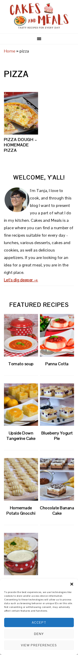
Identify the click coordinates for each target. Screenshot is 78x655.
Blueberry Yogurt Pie (57, 435)
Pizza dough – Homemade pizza (20, 145)
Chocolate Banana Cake (57, 510)
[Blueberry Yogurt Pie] (57, 404)
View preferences (39, 645)
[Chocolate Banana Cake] (57, 479)
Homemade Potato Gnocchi (20, 510)
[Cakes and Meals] (39, 27)
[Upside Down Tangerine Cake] (21, 404)
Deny (39, 634)
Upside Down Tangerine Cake (21, 435)
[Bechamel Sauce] (21, 554)
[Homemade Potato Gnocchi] (21, 479)
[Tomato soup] (21, 335)
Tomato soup (21, 363)
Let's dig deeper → (21, 280)
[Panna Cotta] (57, 335)
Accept (39, 622)
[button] (72, 584)
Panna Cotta (57, 363)
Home (9, 51)
